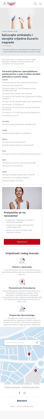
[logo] (12, 3)
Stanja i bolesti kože (10, 31)
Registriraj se (22, 242)
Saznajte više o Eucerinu (22, 383)
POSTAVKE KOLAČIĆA (31, 387)
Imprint (37, 383)
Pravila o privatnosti (12, 387)
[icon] (37, 342)
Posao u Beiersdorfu (25, 406)
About (13, 406)
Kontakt (7, 383)
